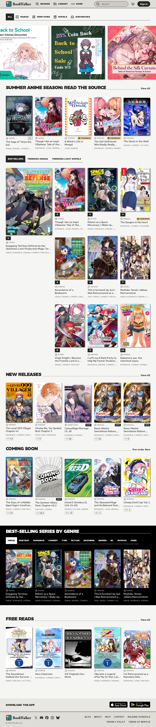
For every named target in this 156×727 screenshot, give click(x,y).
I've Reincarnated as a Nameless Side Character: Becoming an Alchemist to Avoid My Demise (136, 675)
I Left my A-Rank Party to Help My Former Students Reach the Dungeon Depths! (102, 359)
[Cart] (132, 4)
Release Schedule (139, 717)
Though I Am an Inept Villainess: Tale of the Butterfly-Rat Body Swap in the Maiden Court (47, 143)
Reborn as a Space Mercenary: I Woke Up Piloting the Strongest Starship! (100, 224)
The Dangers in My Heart (134, 222)
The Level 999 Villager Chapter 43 (18, 430)
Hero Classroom (44, 674)
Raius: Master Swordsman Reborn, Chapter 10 (105, 430)
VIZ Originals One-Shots (75, 675)
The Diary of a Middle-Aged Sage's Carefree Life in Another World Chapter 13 (18, 504)
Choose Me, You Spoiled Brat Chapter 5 (48, 430)
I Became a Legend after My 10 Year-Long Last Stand (107, 675)
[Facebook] (47, 718)
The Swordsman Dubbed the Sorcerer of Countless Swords (19, 675)
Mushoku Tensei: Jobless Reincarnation (133, 291)
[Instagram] (52, 718)
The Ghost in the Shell (136, 141)
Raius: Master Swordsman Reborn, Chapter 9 (135, 430)
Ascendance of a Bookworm (64, 291)
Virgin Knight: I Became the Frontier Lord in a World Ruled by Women (68, 359)
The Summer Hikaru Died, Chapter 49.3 (46, 504)
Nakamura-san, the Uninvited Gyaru (131, 359)
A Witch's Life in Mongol (74, 143)
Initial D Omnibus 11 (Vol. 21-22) (76, 504)
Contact (119, 717)
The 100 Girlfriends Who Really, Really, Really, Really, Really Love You (105, 143)
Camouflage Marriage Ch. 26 (77, 430)
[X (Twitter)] (36, 718)
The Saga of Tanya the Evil (18, 143)
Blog (88, 717)
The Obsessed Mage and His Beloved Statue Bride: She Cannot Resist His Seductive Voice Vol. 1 (107, 504)
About (98, 717)
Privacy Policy (116, 722)
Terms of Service (139, 722)
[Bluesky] (58, 718)
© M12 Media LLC (14, 723)
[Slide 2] (78, 52)
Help (108, 717)
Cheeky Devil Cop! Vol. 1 (137, 502)
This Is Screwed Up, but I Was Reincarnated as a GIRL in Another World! (101, 291)
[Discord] (41, 718)
